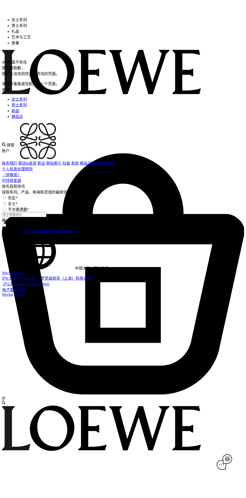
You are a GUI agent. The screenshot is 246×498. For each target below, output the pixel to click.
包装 (66, 163)
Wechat (7, 273)
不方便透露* (18, 209)
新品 (15, 111)
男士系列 (19, 105)
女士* (13, 204)
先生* (13, 198)
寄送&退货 (27, 163)
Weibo (19, 273)
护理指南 (107, 163)
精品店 (17, 117)
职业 (41, 163)
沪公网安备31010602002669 (26, 284)
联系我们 (9, 163)
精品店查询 (89, 163)
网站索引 (54, 163)
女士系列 (19, 99)
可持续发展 (11, 181)
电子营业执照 (13, 290)
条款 (75, 163)
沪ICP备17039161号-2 (21, 278)
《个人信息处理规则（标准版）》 (49, 231)
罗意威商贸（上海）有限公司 (66, 278)
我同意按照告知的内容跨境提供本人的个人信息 (70, 231)
